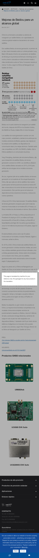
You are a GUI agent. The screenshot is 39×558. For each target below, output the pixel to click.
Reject (16, 551)
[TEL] (10, 555)
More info (24, 547)
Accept (23, 551)
